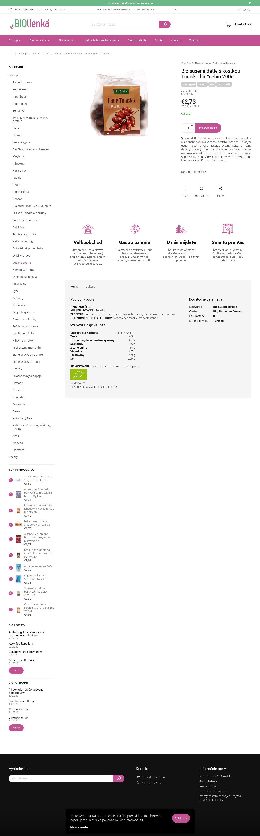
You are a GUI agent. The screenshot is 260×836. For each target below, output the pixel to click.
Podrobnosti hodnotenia (225, 63)
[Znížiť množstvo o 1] (192, 130)
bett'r (16, 184)
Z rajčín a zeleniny (24, 319)
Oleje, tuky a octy (24, 312)
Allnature (19, 163)
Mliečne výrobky (23, 340)
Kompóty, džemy (23, 270)
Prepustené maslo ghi (27, 347)
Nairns (17, 135)
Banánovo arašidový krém (25, 652)
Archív (16, 670)
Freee (16, 128)
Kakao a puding (23, 241)
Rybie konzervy (22, 82)
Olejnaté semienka (25, 276)
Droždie (18, 369)
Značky (13, 457)
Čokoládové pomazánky (28, 248)
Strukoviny (19, 284)
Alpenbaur (19, 96)
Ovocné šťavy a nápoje (27, 376)
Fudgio (17, 177)
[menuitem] (15, 40)
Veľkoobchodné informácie (113, 9)
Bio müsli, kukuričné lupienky (32, 206)
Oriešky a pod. (22, 255)
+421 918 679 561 (153, 783)
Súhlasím (181, 818)
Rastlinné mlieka (23, 333)
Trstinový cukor (19, 709)
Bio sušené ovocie (225, 306)
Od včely (18, 450)
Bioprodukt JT (21, 103)
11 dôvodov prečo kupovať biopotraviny (26, 691)
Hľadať (165, 24)
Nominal (18, 443)
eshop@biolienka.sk (153, 777)
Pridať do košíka (208, 127)
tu (141, 820)
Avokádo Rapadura (21, 643)
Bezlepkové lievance (22, 660)
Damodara (19, 397)
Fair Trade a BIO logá (22, 701)
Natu (16, 436)
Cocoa (16, 390)
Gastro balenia (146, 9)
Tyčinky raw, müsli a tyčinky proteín (30, 119)
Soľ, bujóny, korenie (25, 326)
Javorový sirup (18, 717)
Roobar (17, 199)
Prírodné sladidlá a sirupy (29, 213)
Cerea (16, 411)
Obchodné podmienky (212, 791)
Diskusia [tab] (90, 286)
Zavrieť (210, 184)
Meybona (19, 156)
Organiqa (19, 404)
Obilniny (18, 298)
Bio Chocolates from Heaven (31, 149)
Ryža (16, 291)
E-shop (13, 75)
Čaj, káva (18, 227)
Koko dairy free (22, 418)
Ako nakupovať (208, 786)
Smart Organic (22, 142)
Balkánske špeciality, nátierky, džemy (32, 427)
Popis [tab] (74, 286)
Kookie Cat (19, 170)
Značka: (189, 90)
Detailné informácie (193, 172)
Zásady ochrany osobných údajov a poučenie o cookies (220, 797)
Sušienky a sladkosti (25, 220)
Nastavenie (79, 827)
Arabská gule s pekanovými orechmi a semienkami (26, 634)
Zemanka (18, 110)
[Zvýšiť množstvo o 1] (192, 126)
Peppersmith (21, 89)
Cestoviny (19, 305)
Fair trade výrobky (24, 234)
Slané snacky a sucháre (28, 354)
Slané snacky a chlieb (26, 362)
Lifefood (18, 383)
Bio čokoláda (21, 192)
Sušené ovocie (22, 262)
